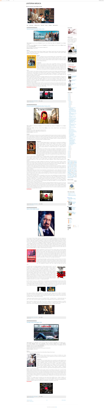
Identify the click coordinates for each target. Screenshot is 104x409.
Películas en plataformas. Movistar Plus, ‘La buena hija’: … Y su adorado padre (72, 199)
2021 (69, 98)
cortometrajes (75, 170)
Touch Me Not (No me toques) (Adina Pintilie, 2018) (72, 120)
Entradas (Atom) (31, 401)
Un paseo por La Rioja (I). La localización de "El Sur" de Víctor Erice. (74, 77)
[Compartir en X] (40, 317)
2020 (69, 99)
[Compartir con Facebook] (41, 317)
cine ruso (72, 168)
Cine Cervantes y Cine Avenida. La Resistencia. (74, 88)
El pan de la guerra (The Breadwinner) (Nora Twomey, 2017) (38, 106)
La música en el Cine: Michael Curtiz (74, 80)
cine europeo (30, 397)
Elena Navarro (70, 219)
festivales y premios (72, 173)
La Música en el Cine (37, 25)
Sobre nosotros (31, 25)
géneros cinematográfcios (70, 174)
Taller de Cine (42, 25)
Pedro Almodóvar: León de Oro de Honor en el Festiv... (72, 113)
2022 (69, 97)
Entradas (75, 225)
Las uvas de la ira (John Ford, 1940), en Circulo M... (72, 140)
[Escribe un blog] (39, 317)
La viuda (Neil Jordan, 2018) (72, 139)
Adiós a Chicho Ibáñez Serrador (33, 209)
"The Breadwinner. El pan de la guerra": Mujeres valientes (74, 213)
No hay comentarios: (36, 396)
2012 (69, 156)
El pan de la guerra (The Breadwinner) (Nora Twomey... (72, 109)
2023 (69, 96)
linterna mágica (71, 175)
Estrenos (46, 25)
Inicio (27, 25)
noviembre (70, 102)
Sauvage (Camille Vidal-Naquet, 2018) (34, 322)
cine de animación (69, 165)
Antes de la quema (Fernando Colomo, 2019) (35, 29)
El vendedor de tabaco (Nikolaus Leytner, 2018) (72, 121)
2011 (69, 157)
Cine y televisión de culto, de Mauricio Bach (72, 138)
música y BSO (73, 176)
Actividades (50, 25)
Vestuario (75, 161)
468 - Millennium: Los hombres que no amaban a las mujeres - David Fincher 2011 (74, 208)
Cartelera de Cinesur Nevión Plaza (72, 195)
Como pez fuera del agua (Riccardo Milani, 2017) (72, 142)
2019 (69, 100)
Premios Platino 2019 (71, 133)
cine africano (75, 163)
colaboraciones (70, 170)
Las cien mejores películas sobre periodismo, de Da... (72, 124)
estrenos (33, 397)
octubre (70, 103)
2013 (69, 155)
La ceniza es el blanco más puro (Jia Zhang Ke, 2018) (72, 143)
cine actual (70, 163)
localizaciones (69, 176)
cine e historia (74, 165)
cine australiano (74, 164)
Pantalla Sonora (70, 201)
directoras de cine (72, 171)
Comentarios (75, 226)
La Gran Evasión (70, 206)
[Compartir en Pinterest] (42, 317)
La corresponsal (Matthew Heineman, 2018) (72, 135)
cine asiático (69, 164)
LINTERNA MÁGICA (33, 3)
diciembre (70, 101)
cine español (69, 166)
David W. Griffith (70, 161)
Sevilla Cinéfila (70, 197)
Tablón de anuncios (55, 25)
